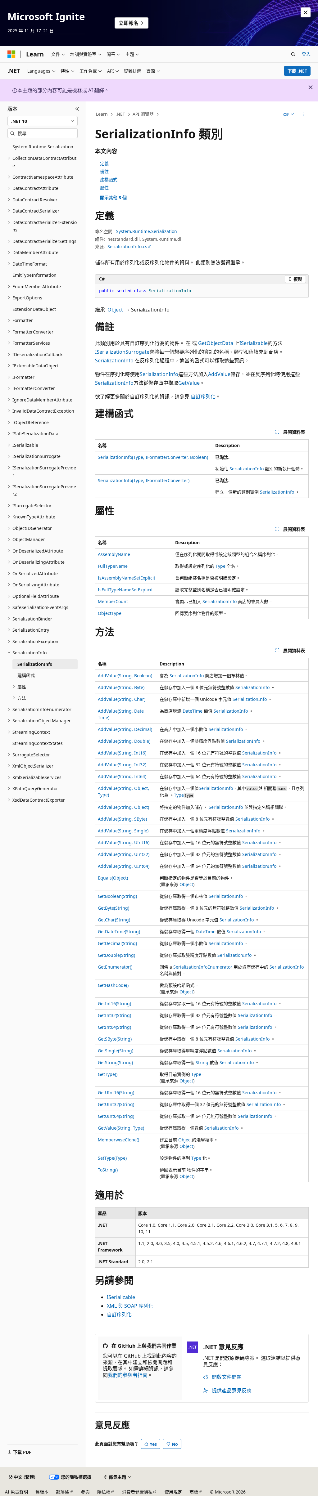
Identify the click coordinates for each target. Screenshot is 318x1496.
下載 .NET (297, 71)
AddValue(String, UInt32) (123, 854)
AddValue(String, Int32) (122, 765)
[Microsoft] (11, 54)
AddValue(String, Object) (123, 807)
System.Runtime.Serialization (146, 231)
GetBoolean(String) (117, 896)
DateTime (192, 711)
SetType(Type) (112, 1158)
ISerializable (253, 343)
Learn (102, 114)
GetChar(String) (114, 920)
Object (115, 309)
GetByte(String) (113, 908)
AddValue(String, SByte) (122, 819)
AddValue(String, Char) (121, 699)
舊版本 (41, 1492)
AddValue (219, 374)
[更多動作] (303, 114)
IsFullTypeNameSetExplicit (125, 590)
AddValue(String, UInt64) (123, 866)
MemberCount (113, 601)
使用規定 (173, 1492)
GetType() (107, 1074)
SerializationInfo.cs (127, 246)
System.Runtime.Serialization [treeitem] (42, 147)
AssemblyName (114, 554)
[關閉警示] (306, 12)
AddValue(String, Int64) (122, 776)
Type (220, 566)
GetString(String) (115, 1062)
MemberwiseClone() (118, 1140)
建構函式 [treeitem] (26, 675)
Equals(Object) (113, 878)
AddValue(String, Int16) (122, 753)
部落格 (62, 1492)
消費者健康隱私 (137, 1492)
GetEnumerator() (115, 967)
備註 (104, 171)
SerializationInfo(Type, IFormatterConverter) (143, 480)
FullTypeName (113, 566)
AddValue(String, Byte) (121, 687)
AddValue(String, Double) (124, 741)
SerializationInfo (114, 360)
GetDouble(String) (116, 955)
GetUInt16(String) (116, 1092)
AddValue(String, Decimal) (125, 729)
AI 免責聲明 (16, 1492)
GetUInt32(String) (116, 1104)
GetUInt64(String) (116, 1116)
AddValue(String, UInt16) (123, 842)
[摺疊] (77, 109)
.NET (120, 114)
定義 (104, 163)
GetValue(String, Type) (121, 1128)
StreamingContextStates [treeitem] (37, 743)
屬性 (104, 187)
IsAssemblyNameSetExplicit (126, 578)
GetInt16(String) (114, 1003)
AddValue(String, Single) (123, 831)
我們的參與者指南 (128, 1375)
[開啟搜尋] (293, 54)
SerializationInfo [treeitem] (34, 664)
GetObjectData (215, 343)
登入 (306, 54)
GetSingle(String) (115, 1051)
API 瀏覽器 (143, 114)
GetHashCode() (113, 985)
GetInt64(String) (114, 1027)
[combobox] (42, 121)
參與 (85, 1492)
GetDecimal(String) (117, 943)
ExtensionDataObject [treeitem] (34, 309)
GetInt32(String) (114, 1015)
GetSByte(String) (115, 1039)
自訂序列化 (203, 396)
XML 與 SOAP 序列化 (130, 1305)
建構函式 (108, 179)
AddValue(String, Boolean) (125, 676)
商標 (193, 1492)
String (202, 1062)
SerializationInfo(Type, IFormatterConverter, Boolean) (153, 457)
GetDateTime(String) (119, 931)
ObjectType (109, 613)
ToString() (108, 1170)
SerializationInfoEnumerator (202, 967)
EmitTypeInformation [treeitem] (34, 275)
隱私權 (103, 1492)
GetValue (189, 382)
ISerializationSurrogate (122, 351)
